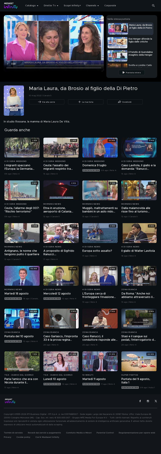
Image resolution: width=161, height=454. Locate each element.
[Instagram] (148, 401)
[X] (155, 401)
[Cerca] (153, 6)
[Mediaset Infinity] (11, 5)
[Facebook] (140, 401)
